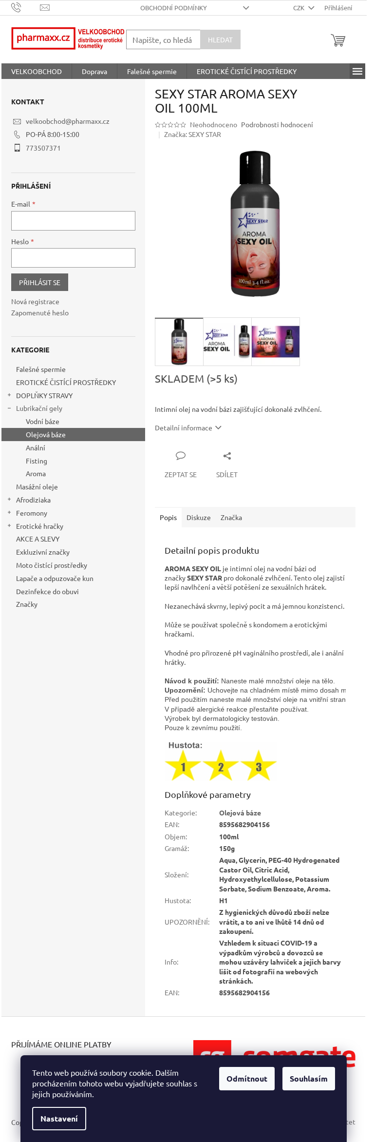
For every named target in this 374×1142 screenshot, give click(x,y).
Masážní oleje (37, 486)
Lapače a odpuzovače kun (55, 578)
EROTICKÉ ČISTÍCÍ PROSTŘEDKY (66, 382)
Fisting (36, 460)
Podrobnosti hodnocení (277, 124)
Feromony (31, 512)
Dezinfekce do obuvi (47, 591)
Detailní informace (183, 427)
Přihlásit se (39, 282)
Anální (35, 447)
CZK (299, 7)
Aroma (36, 473)
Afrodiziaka (33, 499)
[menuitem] (36, 71)
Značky (26, 604)
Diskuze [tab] (199, 517)
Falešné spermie (41, 369)
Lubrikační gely (39, 408)
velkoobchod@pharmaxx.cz (68, 120)
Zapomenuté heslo (40, 312)
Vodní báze (42, 421)
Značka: (192, 134)
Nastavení (59, 1118)
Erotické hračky (39, 526)
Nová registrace (35, 301)
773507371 (43, 147)
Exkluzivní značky (43, 551)
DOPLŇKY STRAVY (44, 395)
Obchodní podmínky (173, 7)
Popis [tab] (168, 517)
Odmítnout (246, 1078)
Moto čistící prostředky (51, 565)
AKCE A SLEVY (37, 538)
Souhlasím (309, 1078)
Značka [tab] (231, 517)
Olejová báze (46, 434)
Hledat (220, 39)
